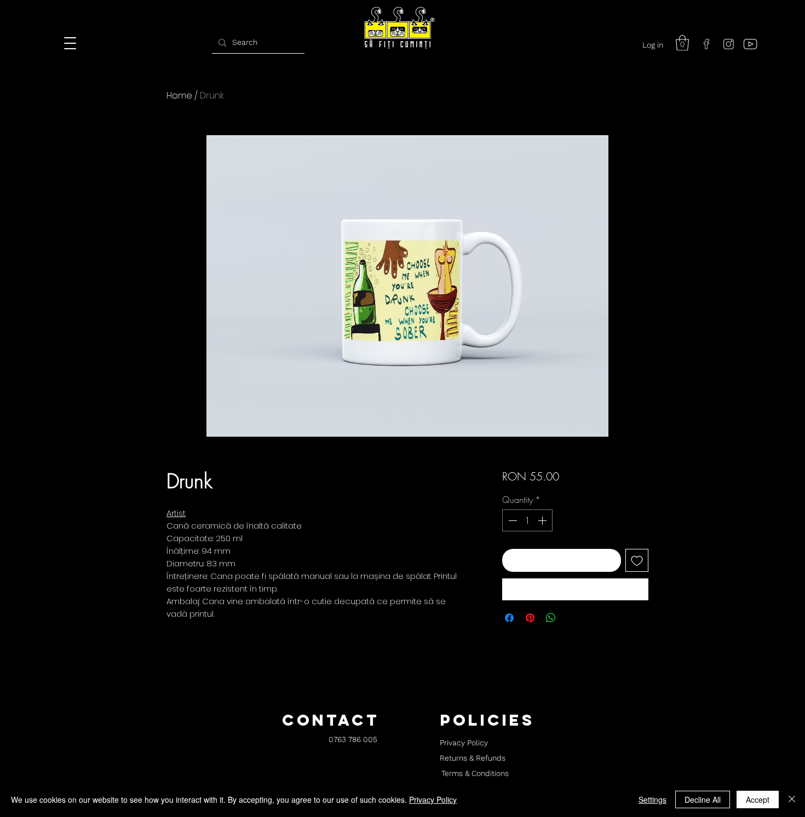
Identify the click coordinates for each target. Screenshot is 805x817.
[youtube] (750, 44)
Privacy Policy (433, 799)
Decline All (703, 799)
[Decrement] (511, 520)
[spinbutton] (527, 520)
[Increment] (543, 520)
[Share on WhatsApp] (550, 617)
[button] (682, 43)
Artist (176, 513)
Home (179, 95)
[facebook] (706, 44)
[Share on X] (571, 617)
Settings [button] (652, 799)
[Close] (791, 799)
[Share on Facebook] (509, 617)
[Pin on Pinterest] (530, 617)
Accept (757, 799)
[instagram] (728, 44)
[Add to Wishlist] (636, 560)
